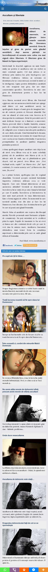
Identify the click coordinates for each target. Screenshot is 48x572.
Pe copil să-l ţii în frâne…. (13, 256)
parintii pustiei (14, 23)
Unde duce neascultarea (13, 435)
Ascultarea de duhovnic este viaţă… (18, 479)
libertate (6, 23)
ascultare (37, 21)
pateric (21, 23)
